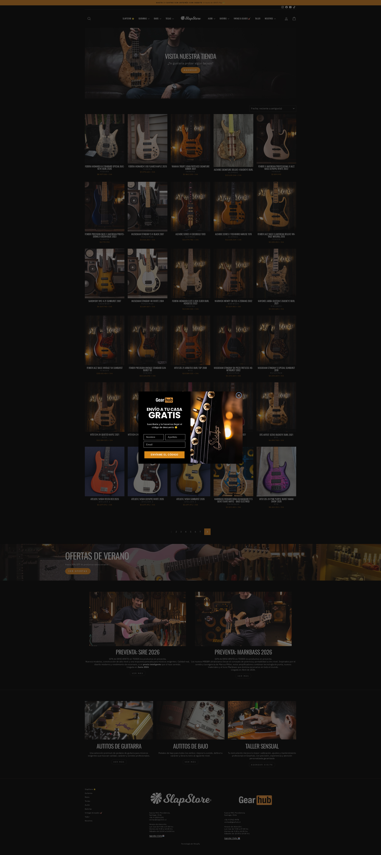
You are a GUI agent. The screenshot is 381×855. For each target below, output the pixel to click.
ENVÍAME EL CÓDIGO (164, 454)
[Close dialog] (238, 395)
